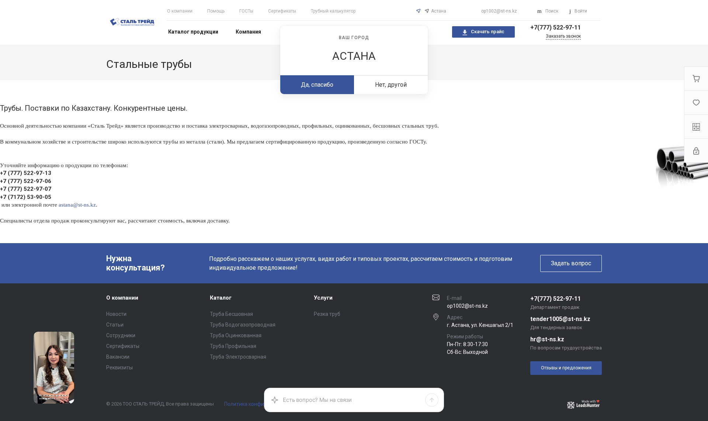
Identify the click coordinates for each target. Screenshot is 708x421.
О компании (179, 11)
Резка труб (327, 314)
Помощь (216, 11)
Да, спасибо (317, 84)
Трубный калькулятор (333, 11)
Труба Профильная (233, 346)
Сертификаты (282, 11)
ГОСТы (246, 11)
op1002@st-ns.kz (499, 11)
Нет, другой (391, 84)
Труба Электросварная (238, 357)
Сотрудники (120, 335)
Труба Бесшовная (231, 314)
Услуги (323, 297)
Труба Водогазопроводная (242, 325)
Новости (116, 314)
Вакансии (117, 357)
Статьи (115, 325)
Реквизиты (119, 367)
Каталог (221, 297)
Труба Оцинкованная (235, 335)
